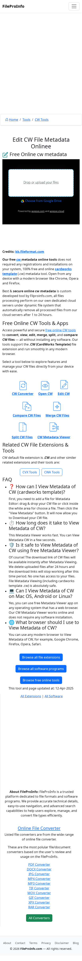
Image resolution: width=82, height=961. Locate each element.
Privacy (46, 943)
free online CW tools (60, 330)
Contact (20, 943)
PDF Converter (39, 864)
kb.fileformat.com (29, 251)
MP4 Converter (39, 879)
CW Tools (42, 119)
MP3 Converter (39, 883)
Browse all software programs (41, 669)
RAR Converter (39, 907)
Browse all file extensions (41, 657)
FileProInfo (13, 6)
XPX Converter (39, 902)
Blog (76, 943)
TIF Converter (39, 888)
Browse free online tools (41, 680)
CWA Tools (52, 472)
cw (18, 259)
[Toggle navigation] (74, 6)
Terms (33, 943)
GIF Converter (39, 897)
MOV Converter (39, 893)
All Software (54, 696)
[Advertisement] (41, 72)
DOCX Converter (39, 869)
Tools (26, 119)
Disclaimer (62, 943)
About (7, 943)
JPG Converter (39, 874)
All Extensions (30, 696)
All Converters (39, 918)
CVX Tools (29, 472)
